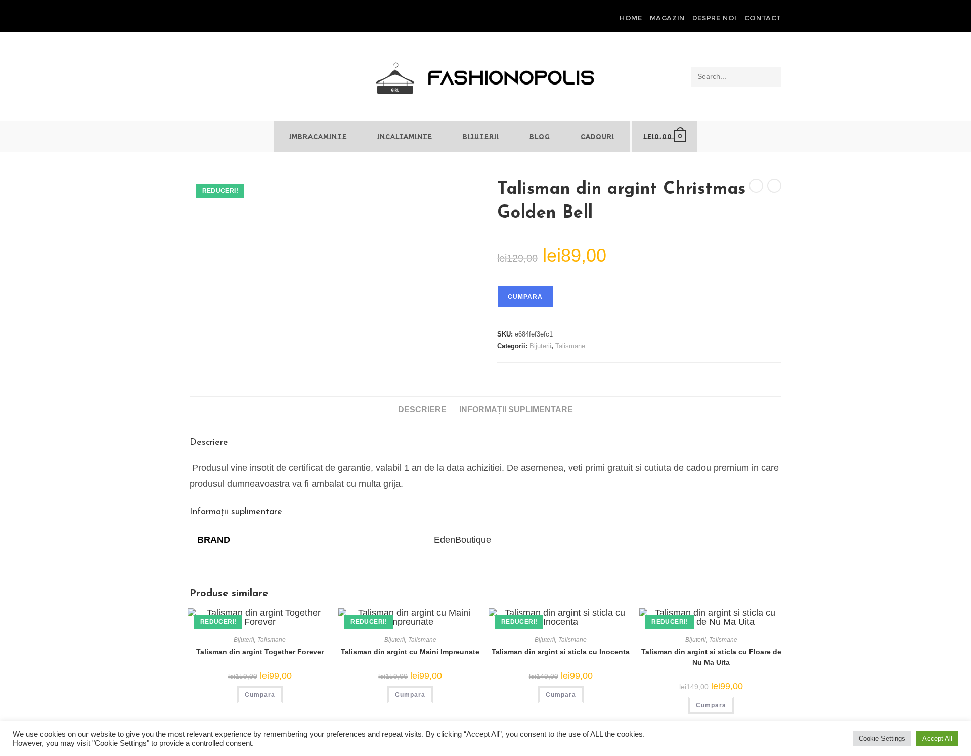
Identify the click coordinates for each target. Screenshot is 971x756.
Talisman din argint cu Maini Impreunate (410, 652)
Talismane (570, 346)
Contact (762, 18)
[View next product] (774, 186)
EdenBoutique (462, 540)
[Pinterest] (204, 18)
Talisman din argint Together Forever (260, 652)
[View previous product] (756, 186)
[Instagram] (216, 18)
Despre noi (714, 18)
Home (631, 18)
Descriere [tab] (422, 409)
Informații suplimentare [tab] (516, 409)
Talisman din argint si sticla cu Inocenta (561, 652)
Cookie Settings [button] (882, 738)
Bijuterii (540, 346)
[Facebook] (194, 18)
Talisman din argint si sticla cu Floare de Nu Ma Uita (711, 657)
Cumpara (525, 296)
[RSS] (227, 18)
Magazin (667, 18)
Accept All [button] (937, 738)
